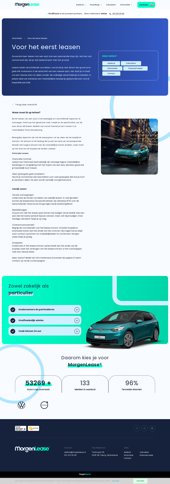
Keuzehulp (94, 4)
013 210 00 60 (118, 13)
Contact (144, 4)
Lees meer (115, 481)
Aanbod (80, 4)
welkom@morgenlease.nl (75, 452)
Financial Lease (135, 68)
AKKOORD (140, 481)
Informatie (125, 4)
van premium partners (65, 13)
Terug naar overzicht (26, 104)
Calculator (111, 4)
